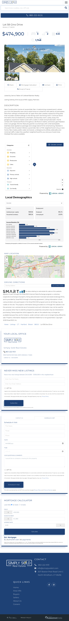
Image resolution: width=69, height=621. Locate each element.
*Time (5, 447)
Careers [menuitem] (16, 604)
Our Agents (14, 357)
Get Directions (57, 285)
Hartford (24, 324)
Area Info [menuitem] (17, 591)
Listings (12, 324)
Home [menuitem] (16, 587)
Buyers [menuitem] (16, 594)
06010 (36, 324)
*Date (6, 440)
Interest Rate (8, 522)
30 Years (15, 505)
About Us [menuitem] (17, 601)
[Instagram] (54, 585)
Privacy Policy (45, 396)
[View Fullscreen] (6, 264)
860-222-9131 (36, 15)
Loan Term (7, 505)
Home (6, 324)
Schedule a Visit (49, 418)
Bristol (30, 324)
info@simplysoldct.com (47, 568)
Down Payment (9, 515)
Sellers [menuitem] (16, 597)
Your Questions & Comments (13, 455)
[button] (66, 8)
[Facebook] (49, 585)
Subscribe (13, 403)
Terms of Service (48, 490)
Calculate (34, 531)
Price (6, 509)
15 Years (23, 505)
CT (18, 324)
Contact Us (7, 357)
